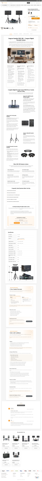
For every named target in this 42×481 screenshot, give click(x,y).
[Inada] (25, 471)
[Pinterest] (37, 474)
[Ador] (30, 471)
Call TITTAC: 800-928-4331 (29, 321)
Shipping (21, 475)
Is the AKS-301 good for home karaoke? (11, 190)
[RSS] (38, 474)
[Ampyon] (12, 471)
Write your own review (21, 405)
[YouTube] (36, 474)
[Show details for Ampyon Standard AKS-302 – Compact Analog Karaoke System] (36, 438)
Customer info (29, 474)
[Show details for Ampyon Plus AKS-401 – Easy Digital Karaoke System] (6, 438)
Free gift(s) (29, 11)
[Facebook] (35, 474)
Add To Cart (35, 18)
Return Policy (21, 476)
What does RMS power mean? (21, 239)
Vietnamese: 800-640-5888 (3, 477)
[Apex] (34, 471)
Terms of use (14, 475)
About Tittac (14, 474)
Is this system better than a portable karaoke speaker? (13, 201)
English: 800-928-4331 (3, 476)
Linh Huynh (12, 408)
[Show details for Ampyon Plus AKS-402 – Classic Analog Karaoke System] (16, 438)
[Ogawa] (17, 471)
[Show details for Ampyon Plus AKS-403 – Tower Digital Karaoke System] (26, 438)
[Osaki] (3, 471)
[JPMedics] (8, 471)
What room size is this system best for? (11, 192)
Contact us (21, 474)
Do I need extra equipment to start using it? (12, 199)
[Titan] (21, 471)
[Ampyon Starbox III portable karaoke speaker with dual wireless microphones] (6, 455)
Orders (28, 476)
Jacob (11, 420)
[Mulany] (39, 471)
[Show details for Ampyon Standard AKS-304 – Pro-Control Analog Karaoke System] (16, 455)
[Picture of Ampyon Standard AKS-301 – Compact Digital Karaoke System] (13, 17)
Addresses (28, 475)
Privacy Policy (14, 476)
